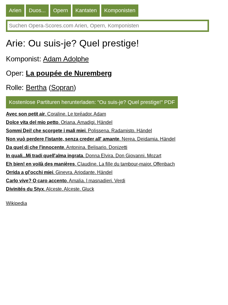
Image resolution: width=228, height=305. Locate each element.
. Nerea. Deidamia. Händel (90, 138)
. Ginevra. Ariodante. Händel (59, 172)
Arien (15, 10)
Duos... (37, 10)
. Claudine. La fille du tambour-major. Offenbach (90, 163)
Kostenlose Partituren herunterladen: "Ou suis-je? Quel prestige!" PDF (92, 102)
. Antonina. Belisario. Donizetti (66, 147)
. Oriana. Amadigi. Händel (59, 122)
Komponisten (119, 10)
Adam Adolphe (66, 59)
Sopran (62, 87)
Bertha (36, 87)
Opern (60, 10)
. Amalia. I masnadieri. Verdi (65, 180)
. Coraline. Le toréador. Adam (56, 113)
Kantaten (86, 10)
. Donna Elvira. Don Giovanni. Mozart (83, 155)
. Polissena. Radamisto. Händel (79, 130)
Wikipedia (16, 203)
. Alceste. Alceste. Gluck (50, 189)
